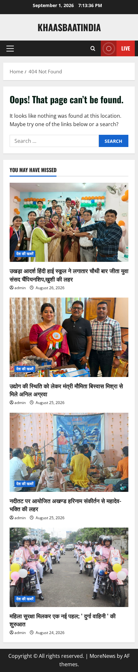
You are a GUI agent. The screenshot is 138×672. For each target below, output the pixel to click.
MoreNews (103, 655)
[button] (10, 48)
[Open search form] (93, 48)
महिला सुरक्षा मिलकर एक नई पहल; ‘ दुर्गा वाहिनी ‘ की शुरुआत (63, 620)
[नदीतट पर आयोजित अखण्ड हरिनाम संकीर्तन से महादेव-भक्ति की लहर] (69, 452)
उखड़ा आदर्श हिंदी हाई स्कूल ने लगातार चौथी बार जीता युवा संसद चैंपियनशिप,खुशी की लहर (69, 274)
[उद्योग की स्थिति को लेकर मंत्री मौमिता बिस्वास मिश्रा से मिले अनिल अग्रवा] (69, 337)
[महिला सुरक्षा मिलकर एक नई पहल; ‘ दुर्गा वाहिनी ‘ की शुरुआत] (69, 567)
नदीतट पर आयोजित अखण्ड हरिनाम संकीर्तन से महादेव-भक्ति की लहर (65, 504)
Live (125, 48)
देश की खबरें (24, 253)
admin (20, 287)
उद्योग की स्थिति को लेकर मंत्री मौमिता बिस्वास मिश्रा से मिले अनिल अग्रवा (66, 390)
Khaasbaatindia (69, 27)
